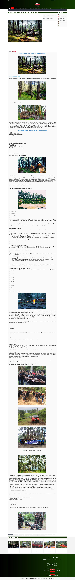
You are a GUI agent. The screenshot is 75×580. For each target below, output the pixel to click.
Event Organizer (27, 535)
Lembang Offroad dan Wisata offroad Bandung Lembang (63, 20)
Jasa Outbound (43, 535)
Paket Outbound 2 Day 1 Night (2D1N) (63, 16)
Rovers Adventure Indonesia (14, 535)
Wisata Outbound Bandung (14, 76)
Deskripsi (10, 51)
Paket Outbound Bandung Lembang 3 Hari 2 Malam (49, 551)
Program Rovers (13, 537)
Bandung (9, 535)
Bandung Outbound (32, 535)
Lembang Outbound (38, 535)
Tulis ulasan (51, 18)
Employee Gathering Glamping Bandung (37, 551)
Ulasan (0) (13, 51)
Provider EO (20, 535)
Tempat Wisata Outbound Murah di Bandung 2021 (32, 53)
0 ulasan (48, 18)
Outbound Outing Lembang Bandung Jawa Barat (63, 18)
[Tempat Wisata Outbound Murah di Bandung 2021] (25, 31)
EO (23, 535)
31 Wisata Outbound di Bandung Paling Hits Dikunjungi (32, 130)
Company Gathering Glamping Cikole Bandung (13, 551)
